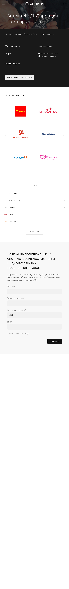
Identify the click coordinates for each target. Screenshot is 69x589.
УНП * (9, 322)
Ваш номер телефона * (16, 310)
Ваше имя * (11, 286)
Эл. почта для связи (15, 298)
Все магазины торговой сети (19, 77)
